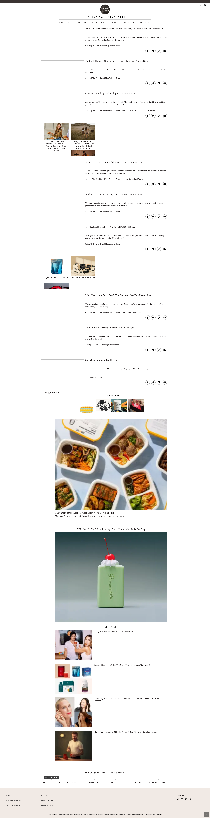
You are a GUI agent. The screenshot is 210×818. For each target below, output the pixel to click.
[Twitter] (178, 799)
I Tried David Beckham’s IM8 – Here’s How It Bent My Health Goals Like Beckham (126, 732)
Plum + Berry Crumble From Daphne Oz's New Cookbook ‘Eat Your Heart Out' (124, 28)
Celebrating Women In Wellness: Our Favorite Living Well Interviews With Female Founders (127, 699)
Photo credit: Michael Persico (132, 179)
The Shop (145, 22)
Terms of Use (47, 800)
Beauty (113, 22)
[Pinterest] (190, 799)
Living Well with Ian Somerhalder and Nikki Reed (113, 631)
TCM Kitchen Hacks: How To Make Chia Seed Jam (110, 226)
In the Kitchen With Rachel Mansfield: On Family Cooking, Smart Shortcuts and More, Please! (56, 146)
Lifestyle (129, 22)
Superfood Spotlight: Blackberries (101, 360)
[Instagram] (182, 799)
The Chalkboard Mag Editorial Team (106, 46)
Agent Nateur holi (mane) (56, 277)
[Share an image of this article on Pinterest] (159, 51)
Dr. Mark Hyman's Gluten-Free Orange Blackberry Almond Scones (118, 61)
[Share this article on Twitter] (153, 51)
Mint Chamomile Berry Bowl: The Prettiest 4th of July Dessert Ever (118, 295)
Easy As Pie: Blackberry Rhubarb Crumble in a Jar (109, 327)
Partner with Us (13, 800)
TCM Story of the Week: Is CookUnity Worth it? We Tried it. (84, 512)
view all (121, 773)
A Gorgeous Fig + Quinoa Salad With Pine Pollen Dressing (114, 162)
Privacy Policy (48, 805)
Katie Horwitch (98, 377)
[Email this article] (164, 51)
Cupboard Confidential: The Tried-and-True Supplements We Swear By (122, 665)
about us (10, 796)
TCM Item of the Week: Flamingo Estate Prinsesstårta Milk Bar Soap (111, 529)
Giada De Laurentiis (158, 782)
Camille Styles (115, 782)
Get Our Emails (13, 805)
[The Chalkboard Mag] (105, 9)
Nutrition (81, 22)
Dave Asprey (73, 782)
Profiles (64, 22)
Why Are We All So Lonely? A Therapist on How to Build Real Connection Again (83, 144)
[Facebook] (186, 799)
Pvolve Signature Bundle (83, 277)
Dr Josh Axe (137, 782)
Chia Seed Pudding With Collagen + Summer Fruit (110, 93)
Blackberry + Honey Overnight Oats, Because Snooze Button (114, 194)
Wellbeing (98, 22)
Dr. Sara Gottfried (51, 782)
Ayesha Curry (94, 782)
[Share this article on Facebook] (147, 51)
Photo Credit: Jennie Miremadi (143, 111)
